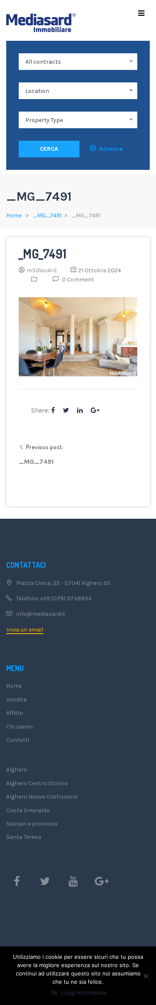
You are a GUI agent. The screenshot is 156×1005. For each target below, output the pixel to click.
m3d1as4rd (42, 270)
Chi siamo (19, 726)
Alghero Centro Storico (37, 783)
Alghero (16, 769)
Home (14, 215)
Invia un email (24, 629)
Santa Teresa (23, 837)
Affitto (14, 712)
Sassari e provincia (31, 823)
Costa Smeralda (28, 810)
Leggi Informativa (84, 992)
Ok (53, 992)
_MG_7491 (47, 215)
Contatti (17, 740)
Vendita (16, 699)
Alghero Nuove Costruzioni (41, 796)
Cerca (49, 148)
